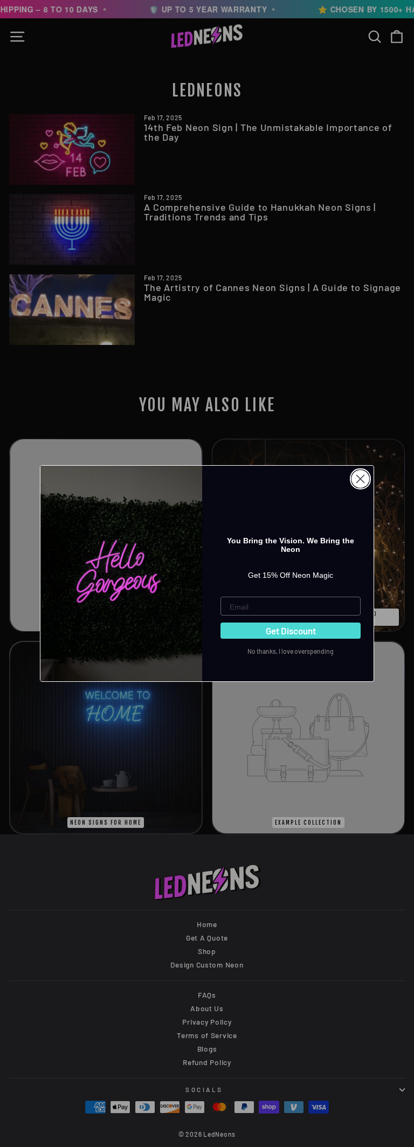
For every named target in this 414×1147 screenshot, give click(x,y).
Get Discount (291, 630)
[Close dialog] (360, 478)
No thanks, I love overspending (290, 651)
